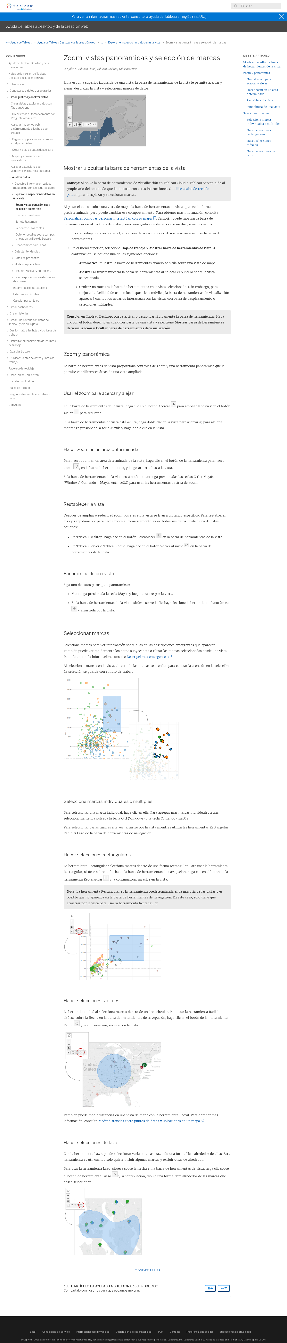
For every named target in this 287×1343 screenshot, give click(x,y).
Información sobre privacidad (93, 1331)
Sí (209, 1288)
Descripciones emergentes (148, 657)
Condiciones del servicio (56, 1331)
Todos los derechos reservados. (72, 1339)
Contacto (175, 1331)
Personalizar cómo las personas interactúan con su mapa (108, 218)
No (222, 1288)
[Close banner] (282, 16)
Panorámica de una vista (263, 107)
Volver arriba (149, 1270)
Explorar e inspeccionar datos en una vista (134, 42)
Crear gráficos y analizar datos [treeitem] (28, 97)
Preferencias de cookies (199, 1331)
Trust (160, 1331)
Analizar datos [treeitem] (21, 177)
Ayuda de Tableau (21, 42)
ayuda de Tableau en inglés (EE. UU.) (178, 16)
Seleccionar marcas (256, 113)
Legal (33, 1331)
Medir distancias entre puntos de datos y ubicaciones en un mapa (150, 1121)
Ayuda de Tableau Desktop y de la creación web (66, 42)
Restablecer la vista (260, 100)
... (102, 42)
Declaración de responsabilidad (134, 1331)
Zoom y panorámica (256, 73)
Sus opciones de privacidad (235, 1331)
